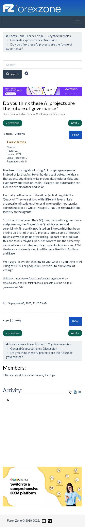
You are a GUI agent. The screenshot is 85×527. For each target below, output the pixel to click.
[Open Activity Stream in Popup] (70, 391)
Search (14, 74)
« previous (12, 123)
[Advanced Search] (26, 74)
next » (75, 123)
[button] (75, 135)
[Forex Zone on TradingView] (49, 520)
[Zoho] (42, 486)
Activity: (12, 390)
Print (75, 135)
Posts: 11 (12, 150)
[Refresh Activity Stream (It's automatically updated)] (75, 391)
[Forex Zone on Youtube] (43, 520)
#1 (5, 303)
